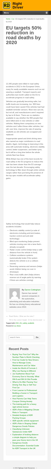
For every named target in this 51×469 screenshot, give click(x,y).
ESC (17, 323)
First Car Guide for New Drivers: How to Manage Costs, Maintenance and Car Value (25, 362)
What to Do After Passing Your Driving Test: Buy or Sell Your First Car (24, 385)
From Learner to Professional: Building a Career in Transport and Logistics (24, 393)
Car (13, 19)
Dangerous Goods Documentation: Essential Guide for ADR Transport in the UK (25, 445)
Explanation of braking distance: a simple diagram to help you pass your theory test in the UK (25, 437)
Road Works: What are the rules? (21, 316)
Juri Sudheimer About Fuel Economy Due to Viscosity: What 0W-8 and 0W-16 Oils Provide (25, 376)
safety (25, 323)
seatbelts (31, 323)
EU (21, 323)
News (19, 326)
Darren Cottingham (33, 290)
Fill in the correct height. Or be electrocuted (25, 320)
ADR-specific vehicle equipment (25, 421)
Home (8, 19)
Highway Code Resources (26, 468)
